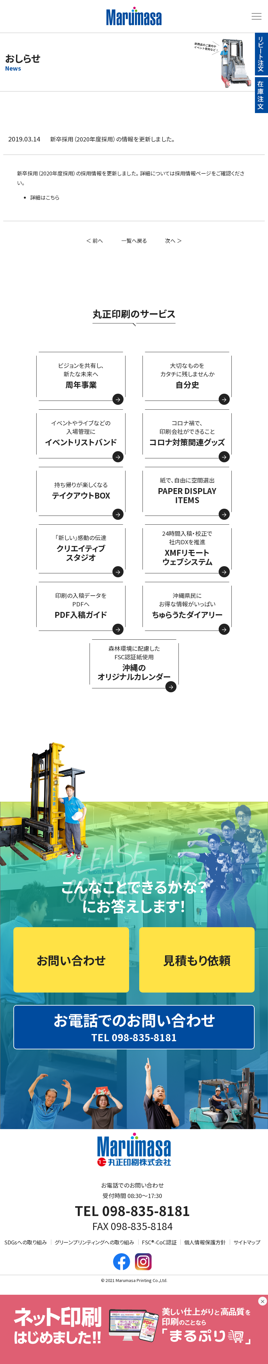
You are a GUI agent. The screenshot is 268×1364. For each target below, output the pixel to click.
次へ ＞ (173, 240)
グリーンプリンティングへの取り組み (94, 1242)
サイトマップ (246, 1242)
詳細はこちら (44, 197)
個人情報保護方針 (205, 1242)
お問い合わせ (71, 959)
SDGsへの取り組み (25, 1242)
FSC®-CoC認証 (159, 1242)
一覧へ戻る (134, 240)
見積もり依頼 (197, 959)
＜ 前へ (94, 240)
